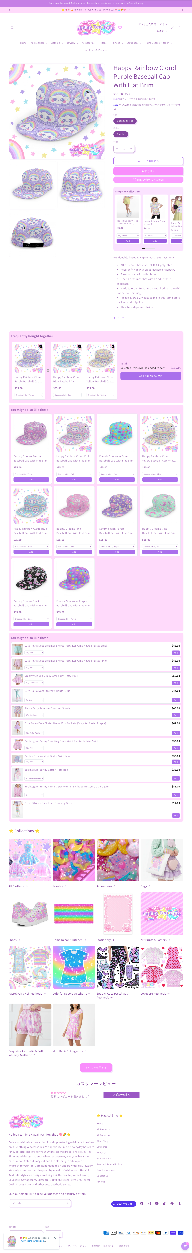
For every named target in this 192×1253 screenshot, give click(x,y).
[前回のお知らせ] (9, 10)
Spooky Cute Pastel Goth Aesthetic (113, 995)
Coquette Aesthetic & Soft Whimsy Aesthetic (26, 1053)
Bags (144, 886)
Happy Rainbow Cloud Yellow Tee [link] (155, 222)
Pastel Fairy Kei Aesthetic (25, 993)
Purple (121, 134)
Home (100, 1123)
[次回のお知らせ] (182, 10)
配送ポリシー (110, 1246)
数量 (115, 141)
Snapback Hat (125, 120)
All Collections (104, 1135)
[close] (55, 1238)
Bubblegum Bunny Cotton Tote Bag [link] (46, 769)
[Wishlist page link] (120, 27)
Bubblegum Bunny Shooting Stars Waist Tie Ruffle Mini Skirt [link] (61, 741)
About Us (102, 1152)
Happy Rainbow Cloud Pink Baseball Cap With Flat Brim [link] (73, 458)
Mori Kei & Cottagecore (68, 1051)
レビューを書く (121, 1094)
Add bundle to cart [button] (150, 376)
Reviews (101, 1181)
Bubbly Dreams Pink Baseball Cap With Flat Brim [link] (73, 531)
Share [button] (120, 317)
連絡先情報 (124, 1246)
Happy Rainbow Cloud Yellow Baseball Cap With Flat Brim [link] (100, 379)
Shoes (13, 940)
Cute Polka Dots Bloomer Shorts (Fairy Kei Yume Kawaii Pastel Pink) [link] (65, 660)
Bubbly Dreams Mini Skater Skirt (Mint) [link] (48, 756)
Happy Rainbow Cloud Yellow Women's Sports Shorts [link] (127, 222)
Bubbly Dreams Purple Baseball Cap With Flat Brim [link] (31, 458)
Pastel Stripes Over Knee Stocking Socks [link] (49, 803)
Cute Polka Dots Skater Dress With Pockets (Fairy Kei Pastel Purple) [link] (65, 723)
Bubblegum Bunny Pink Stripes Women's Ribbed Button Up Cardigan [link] (66, 786)
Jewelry (58, 886)
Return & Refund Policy (109, 1164)
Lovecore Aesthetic (153, 993)
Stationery (104, 940)
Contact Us (102, 1175)
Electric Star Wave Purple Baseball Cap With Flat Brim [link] (73, 603)
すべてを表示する (96, 1067)
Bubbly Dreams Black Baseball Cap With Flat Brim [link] (31, 603)
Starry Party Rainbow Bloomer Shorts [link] (47, 708)
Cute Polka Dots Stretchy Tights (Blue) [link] (47, 690)
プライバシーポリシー (78, 1246)
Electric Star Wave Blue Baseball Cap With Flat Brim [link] (116, 458)
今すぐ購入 (148, 171)
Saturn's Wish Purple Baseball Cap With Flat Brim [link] (116, 531)
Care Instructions (106, 1170)
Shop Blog (102, 1141)
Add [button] (128, 241)
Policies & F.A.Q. (105, 1158)
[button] (12, 27)
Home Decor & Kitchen (68, 940)
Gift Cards (102, 1146)
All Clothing (16, 886)
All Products (103, 1129)
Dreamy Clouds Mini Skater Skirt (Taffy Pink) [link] (51, 675)
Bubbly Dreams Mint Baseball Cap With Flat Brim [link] (159, 531)
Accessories (104, 886)
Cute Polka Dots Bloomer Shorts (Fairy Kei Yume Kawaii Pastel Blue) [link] (65, 645)
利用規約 (96, 1246)
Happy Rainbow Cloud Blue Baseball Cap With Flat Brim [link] (66, 379)
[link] (128, 207)
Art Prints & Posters (153, 940)
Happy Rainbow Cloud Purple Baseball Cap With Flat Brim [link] (28, 379)
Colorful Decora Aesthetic (70, 993)
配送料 (116, 99)
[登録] (67, 1203)
